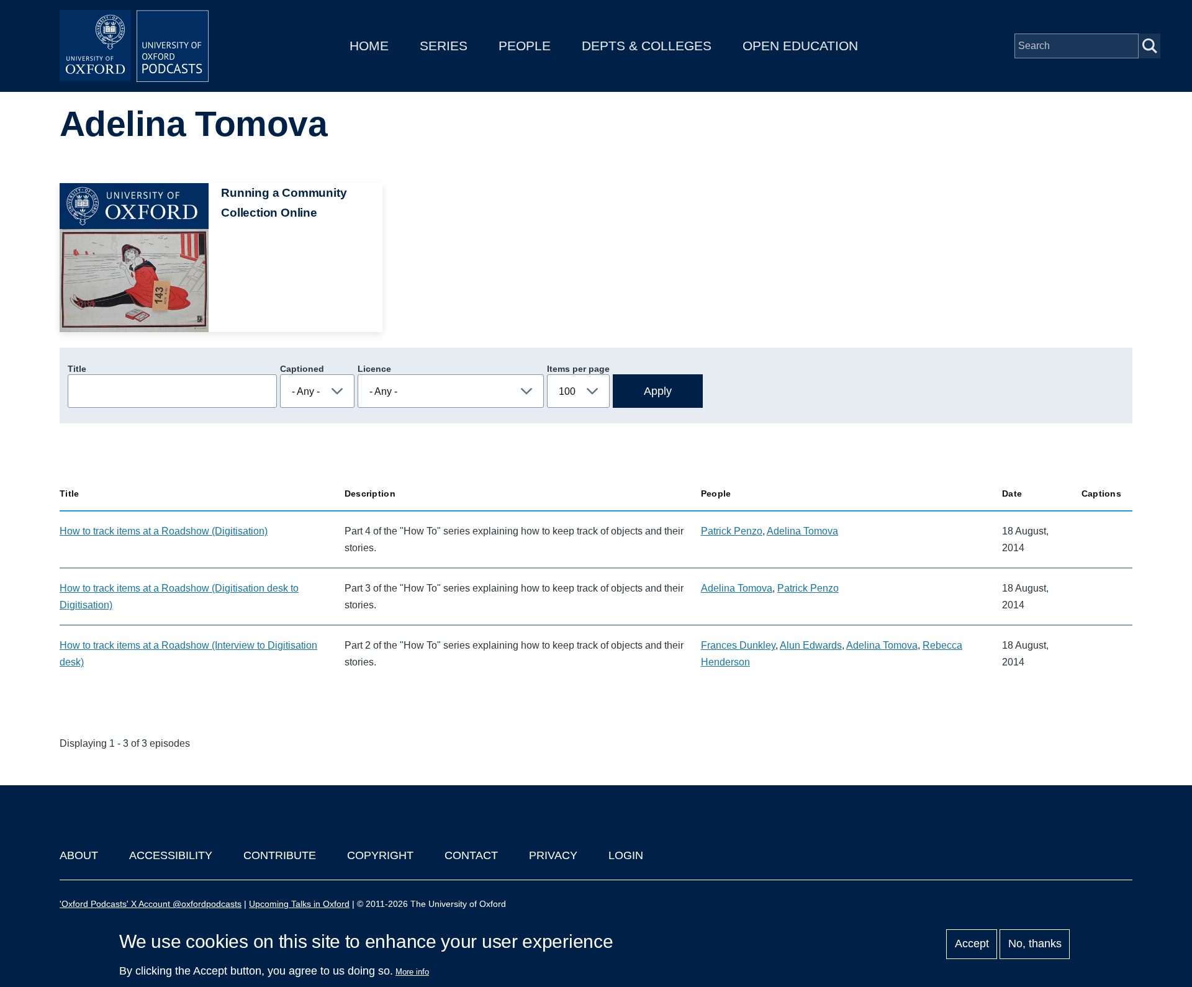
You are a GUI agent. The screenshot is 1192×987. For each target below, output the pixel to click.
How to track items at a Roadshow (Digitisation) (164, 531)
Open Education (800, 45)
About (79, 855)
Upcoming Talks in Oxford (299, 904)
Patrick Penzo (731, 531)
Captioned (302, 369)
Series (443, 45)
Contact (471, 855)
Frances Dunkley (738, 645)
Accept (972, 944)
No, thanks (1035, 944)
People (525, 45)
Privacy (553, 855)
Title (77, 369)
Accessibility (170, 855)
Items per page (578, 369)
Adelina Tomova (802, 531)
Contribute (279, 855)
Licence (374, 369)
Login (625, 855)
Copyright (380, 855)
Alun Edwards (811, 645)
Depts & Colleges (646, 45)
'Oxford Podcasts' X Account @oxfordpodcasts (151, 904)
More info (412, 971)
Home (369, 45)
